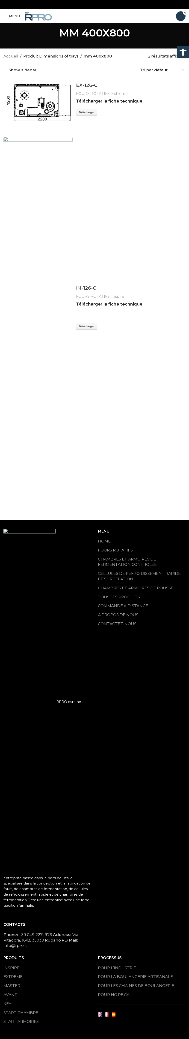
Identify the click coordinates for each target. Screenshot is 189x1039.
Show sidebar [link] (22, 70)
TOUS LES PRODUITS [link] (119, 597)
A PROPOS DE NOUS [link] (118, 614)
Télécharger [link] (86, 112)
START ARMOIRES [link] (21, 1021)
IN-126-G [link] (86, 288)
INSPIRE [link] (11, 968)
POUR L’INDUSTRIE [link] (117, 968)
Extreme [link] (119, 93)
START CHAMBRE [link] (20, 1012)
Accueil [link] (10, 56)
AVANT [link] (10, 994)
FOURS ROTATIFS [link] (93, 93)
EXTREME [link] (13, 976)
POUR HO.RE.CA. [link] (114, 994)
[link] (183, 52)
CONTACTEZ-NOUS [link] (117, 623)
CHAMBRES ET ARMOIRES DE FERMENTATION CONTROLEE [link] (127, 562)
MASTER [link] (11, 985)
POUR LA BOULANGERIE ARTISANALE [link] (135, 976)
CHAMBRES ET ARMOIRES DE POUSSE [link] (135, 588)
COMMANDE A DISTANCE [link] (123, 605)
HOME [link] (104, 541)
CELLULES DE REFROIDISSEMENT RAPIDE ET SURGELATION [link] (139, 576)
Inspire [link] (117, 296)
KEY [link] (7, 1003)
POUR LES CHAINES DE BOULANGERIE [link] (136, 985)
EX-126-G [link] (87, 85)
